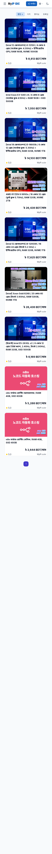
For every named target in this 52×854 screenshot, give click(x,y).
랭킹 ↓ (20, 14)
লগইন (33, 4)
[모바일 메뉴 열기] (4, 3)
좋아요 (36, 14)
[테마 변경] (47, 3)
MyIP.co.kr (41, 63)
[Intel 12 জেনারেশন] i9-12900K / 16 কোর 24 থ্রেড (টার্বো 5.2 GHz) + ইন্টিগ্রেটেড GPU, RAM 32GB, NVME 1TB (25, 247)
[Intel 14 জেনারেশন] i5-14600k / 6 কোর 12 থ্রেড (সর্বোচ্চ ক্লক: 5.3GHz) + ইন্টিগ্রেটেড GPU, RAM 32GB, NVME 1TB (25, 147)
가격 (28, 14)
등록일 (45, 14)
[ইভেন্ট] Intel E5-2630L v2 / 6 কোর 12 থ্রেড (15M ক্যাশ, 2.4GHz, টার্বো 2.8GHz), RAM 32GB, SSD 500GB (25, 346)
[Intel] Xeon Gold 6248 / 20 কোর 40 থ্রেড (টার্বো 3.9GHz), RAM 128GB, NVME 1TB (24, 296)
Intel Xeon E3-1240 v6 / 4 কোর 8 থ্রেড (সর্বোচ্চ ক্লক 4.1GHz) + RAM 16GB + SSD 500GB (26, 98)
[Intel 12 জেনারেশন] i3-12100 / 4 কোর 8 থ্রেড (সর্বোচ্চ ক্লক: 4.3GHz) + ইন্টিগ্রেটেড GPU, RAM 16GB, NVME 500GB (25, 48)
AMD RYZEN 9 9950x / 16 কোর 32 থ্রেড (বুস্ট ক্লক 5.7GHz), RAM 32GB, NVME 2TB (26, 197)
